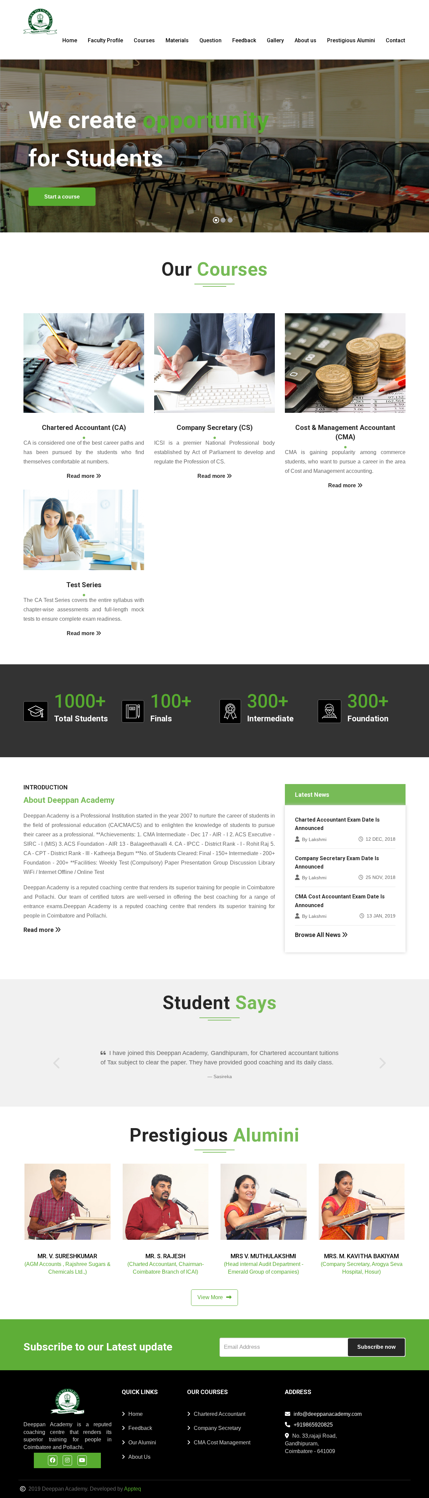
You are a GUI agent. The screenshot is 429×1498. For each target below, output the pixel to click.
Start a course (62, 197)
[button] (11, 148)
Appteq (132, 1489)
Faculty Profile (105, 40)
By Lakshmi (314, 839)
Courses (144, 40)
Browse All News (318, 934)
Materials (177, 40)
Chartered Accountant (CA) (84, 428)
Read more (39, 929)
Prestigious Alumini (351, 40)
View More (210, 1297)
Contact (395, 40)
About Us (139, 1457)
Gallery (275, 40)
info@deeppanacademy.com (328, 1414)
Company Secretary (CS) (215, 428)
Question (210, 40)
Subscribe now (376, 1347)
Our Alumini (142, 1442)
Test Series (84, 585)
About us (305, 40)
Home (69, 40)
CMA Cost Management (222, 1442)
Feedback (244, 40)
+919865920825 (313, 1425)
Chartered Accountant (219, 1414)
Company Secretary (217, 1428)
